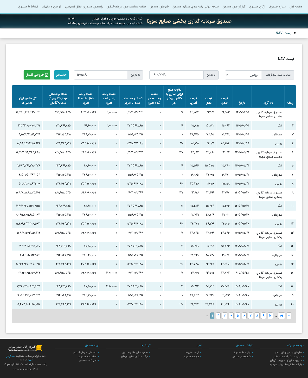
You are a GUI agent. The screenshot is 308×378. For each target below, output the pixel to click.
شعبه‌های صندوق (241, 356)
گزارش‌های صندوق (234, 6)
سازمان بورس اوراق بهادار (288, 352)
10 (270, 315)
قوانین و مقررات (51, 6)
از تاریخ (211, 75)
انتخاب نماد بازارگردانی (278, 75)
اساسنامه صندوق (87, 356)
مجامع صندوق (191, 356)
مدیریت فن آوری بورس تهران (286, 360)
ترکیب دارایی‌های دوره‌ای (134, 356)
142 (281, 315)
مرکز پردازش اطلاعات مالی (288, 356)
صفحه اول (295, 6)
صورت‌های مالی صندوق (135, 352)
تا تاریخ (135, 75)
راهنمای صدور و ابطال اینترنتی (84, 6)
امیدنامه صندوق (87, 360)
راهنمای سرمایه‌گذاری (84, 352)
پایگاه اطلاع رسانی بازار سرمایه (286, 364)
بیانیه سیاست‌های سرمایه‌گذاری (126, 6)
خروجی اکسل (35, 74)
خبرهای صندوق (159, 6)
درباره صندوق (277, 6)
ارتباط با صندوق (28, 6)
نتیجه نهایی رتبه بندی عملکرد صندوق (196, 6)
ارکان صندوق (257, 6)
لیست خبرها (192, 352)
